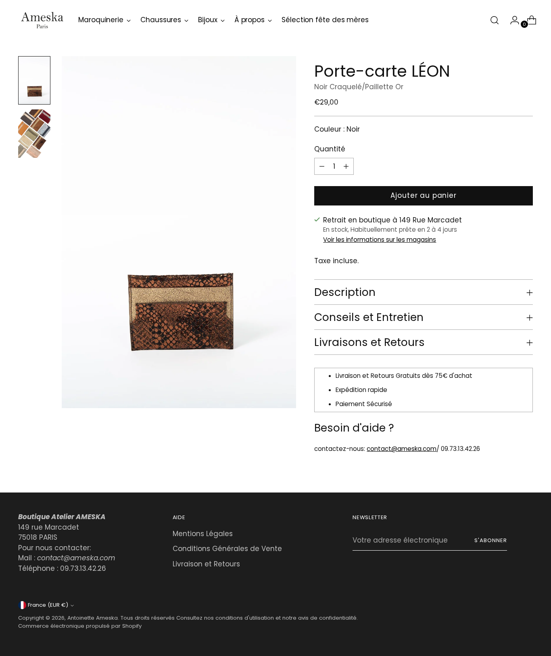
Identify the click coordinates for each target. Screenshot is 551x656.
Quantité (329, 149)
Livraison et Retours (206, 564)
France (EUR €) (48, 605)
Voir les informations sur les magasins (379, 239)
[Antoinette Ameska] (42, 20)
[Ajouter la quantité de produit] (322, 166)
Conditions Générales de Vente (227, 548)
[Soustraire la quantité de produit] (346, 166)
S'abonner (490, 540)
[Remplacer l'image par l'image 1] (34, 80)
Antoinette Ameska (92, 618)
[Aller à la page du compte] (511, 20)
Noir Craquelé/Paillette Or (358, 87)
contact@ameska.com (401, 448)
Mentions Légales (203, 534)
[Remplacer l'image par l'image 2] (34, 133)
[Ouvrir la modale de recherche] (494, 20)
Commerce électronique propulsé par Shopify (80, 626)
